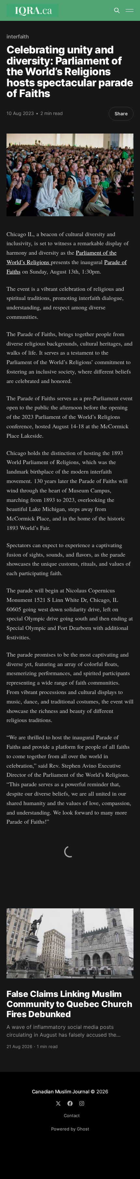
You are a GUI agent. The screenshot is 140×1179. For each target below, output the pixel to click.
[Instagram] (81, 1103)
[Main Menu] (129, 10)
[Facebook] (70, 1103)
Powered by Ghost (70, 1128)
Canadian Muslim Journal (61, 1091)
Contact (72, 1115)
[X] (58, 1103)
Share (121, 113)
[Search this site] (117, 10)
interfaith (18, 36)
